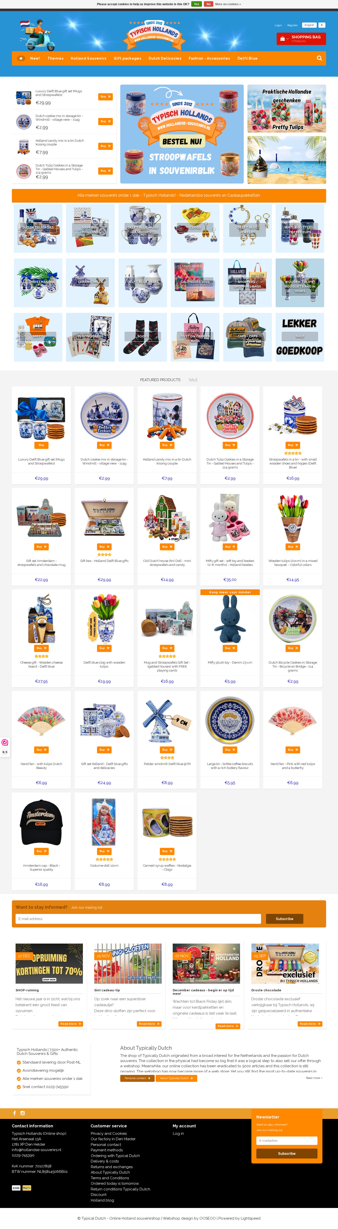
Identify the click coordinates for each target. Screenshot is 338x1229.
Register (292, 25)
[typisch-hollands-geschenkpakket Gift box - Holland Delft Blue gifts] (104, 517)
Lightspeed (251, 1218)
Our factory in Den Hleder (113, 1139)
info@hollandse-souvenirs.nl (36, 1150)
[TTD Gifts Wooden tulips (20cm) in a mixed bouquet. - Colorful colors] (293, 517)
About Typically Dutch (174, 1078)
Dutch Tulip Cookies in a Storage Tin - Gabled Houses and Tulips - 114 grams (59, 168)
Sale (300, 336)
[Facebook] (15, 1113)
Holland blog (102, 1200)
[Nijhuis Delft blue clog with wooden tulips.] (104, 619)
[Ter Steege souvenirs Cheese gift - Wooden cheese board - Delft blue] (41, 619)
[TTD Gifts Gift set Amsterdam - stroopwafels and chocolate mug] (41, 517)
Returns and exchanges (112, 1167)
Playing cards (90, 336)
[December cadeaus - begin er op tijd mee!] (206, 961)
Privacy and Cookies (109, 1133)
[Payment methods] (22, 1188)
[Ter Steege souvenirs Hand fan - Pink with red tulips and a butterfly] (293, 720)
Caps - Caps (247, 336)
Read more (69, 1023)
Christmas (38, 282)
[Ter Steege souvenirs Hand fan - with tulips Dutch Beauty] (41, 720)
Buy (104, 96)
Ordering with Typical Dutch (115, 1156)
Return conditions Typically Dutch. (121, 1189)
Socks (142, 336)
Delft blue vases (142, 282)
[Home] (21, 58)
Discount (98, 1194)
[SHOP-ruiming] (49, 961)
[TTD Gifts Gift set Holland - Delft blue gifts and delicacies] (104, 720)
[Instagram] (23, 1113)
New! (35, 58)
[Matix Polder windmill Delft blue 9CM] (167, 720)
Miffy (38, 336)
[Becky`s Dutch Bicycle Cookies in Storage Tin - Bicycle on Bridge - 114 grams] (293, 619)
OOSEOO (207, 1218)
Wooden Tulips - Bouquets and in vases (300, 286)
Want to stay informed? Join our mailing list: (272, 1127)
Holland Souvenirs (88, 58)
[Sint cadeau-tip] (128, 961)
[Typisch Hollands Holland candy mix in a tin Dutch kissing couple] (24, 145)
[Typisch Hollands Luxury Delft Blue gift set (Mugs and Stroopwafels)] (24, 96)
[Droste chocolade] (285, 961)
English (309, 25)
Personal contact (136, 1078)
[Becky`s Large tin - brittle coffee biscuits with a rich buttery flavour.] (230, 720)
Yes (196, 4)
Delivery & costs (105, 1161)
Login (278, 25)
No (209, 4)
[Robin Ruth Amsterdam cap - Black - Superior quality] (41, 822)
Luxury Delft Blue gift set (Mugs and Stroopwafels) (59, 92)
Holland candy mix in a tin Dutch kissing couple (60, 142)
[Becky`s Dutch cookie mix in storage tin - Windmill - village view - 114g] (24, 120)
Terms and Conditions (110, 1178)
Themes (56, 58)
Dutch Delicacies (165, 58)
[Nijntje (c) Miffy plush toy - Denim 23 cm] (230, 619)
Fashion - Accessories (209, 58)
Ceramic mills (90, 282)
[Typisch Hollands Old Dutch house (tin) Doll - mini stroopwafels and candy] (167, 517)
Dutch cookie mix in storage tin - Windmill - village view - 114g (59, 117)
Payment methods (107, 1150)
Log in (178, 1133)
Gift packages (127, 58)
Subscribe (284, 919)
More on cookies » (228, 4)
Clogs (195, 227)
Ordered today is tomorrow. (115, 1183)
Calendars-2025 (195, 282)
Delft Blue (248, 58)
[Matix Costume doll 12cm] (104, 822)
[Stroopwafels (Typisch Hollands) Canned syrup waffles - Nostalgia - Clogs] (167, 822)
